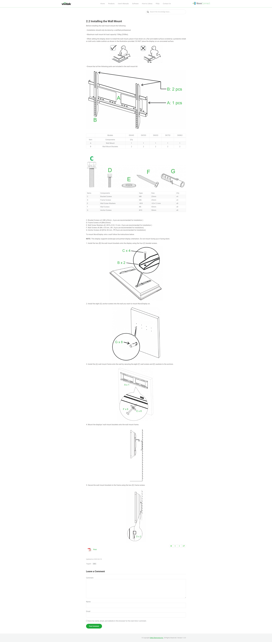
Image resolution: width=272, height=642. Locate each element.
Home (102, 4)
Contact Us (167, 4)
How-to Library (147, 4)
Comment (89, 578)
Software (135, 4)
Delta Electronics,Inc (156, 638)
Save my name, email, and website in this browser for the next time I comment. (117, 621)
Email (88, 611)
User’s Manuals (123, 4)
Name (88, 602)
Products (111, 4)
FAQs (157, 4)
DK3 (94, 564)
